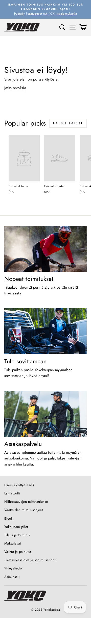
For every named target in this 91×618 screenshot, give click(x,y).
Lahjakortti (12, 493)
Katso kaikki (68, 123)
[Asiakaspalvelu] (45, 414)
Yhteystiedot (13, 568)
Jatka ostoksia (15, 88)
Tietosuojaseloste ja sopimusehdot (29, 559)
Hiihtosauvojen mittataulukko (26, 501)
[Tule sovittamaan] (45, 331)
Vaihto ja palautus (18, 551)
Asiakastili (12, 576)
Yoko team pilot (16, 526)
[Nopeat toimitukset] (45, 249)
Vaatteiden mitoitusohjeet (23, 509)
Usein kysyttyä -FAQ (19, 484)
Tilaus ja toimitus (17, 534)
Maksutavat (12, 543)
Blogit (8, 518)
